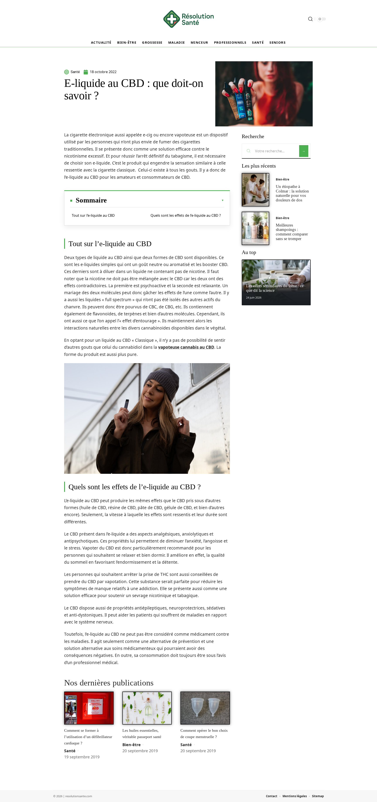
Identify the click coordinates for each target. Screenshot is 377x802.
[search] (310, 19)
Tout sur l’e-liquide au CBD (93, 215)
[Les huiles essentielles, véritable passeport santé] (147, 708)
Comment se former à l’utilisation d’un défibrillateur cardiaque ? (88, 736)
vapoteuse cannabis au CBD (186, 347)
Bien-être (131, 744)
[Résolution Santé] (188, 19)
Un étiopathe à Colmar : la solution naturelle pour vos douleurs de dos (292, 193)
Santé (69, 751)
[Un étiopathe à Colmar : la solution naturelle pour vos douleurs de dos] (255, 189)
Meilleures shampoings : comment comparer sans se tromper (292, 232)
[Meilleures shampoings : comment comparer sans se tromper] (255, 228)
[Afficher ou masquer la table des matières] (165, 200)
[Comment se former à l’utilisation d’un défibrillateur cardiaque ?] (88, 708)
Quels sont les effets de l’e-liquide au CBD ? (186, 215)
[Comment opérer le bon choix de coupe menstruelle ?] (205, 708)
